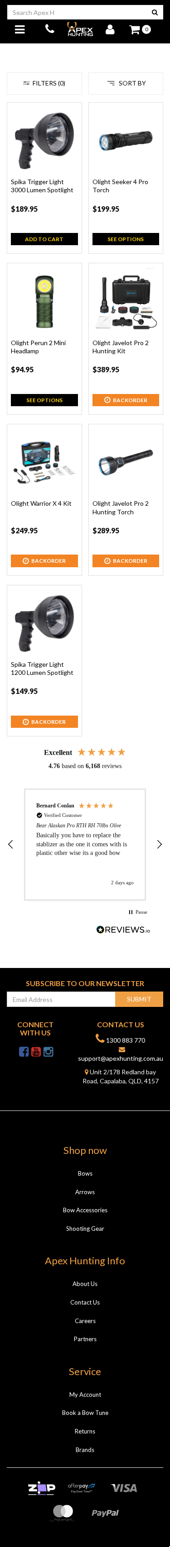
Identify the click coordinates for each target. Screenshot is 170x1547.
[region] (85, 844)
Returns (85, 1431)
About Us (85, 1283)
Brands (85, 1449)
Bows (85, 1173)
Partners (85, 1339)
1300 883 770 (125, 1040)
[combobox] (77, 12)
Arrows (85, 1192)
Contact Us (85, 1302)
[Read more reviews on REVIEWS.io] (123, 930)
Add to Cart (44, 239)
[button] (11, 844)
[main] (85, 424)
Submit (139, 999)
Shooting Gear (85, 1228)
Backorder (130, 400)
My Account (85, 1394)
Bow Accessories (85, 1210)
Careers (85, 1320)
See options (125, 239)
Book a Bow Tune (85, 1412)
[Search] (154, 12)
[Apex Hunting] (80, 28)
